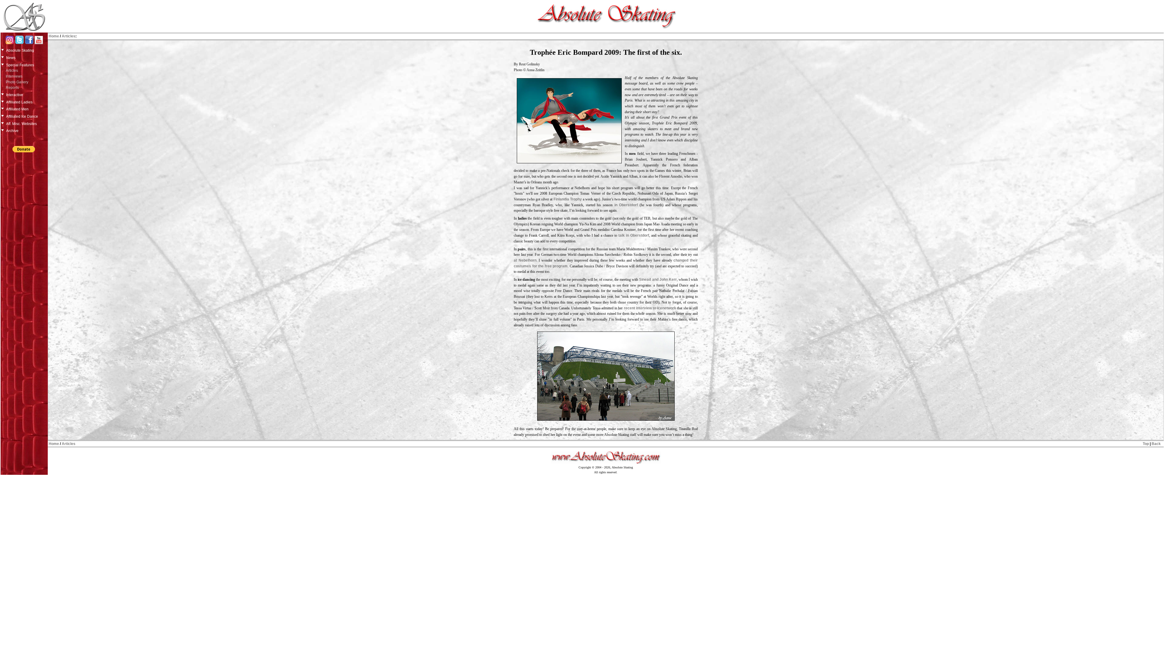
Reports (12, 87)
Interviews (14, 76)
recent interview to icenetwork (650, 308)
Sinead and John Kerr (657, 279)
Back (1156, 444)
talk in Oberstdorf (633, 235)
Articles (12, 70)
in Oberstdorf (626, 205)
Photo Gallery (17, 82)
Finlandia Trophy (568, 199)
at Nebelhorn (525, 260)
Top (1146, 444)
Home (54, 36)
